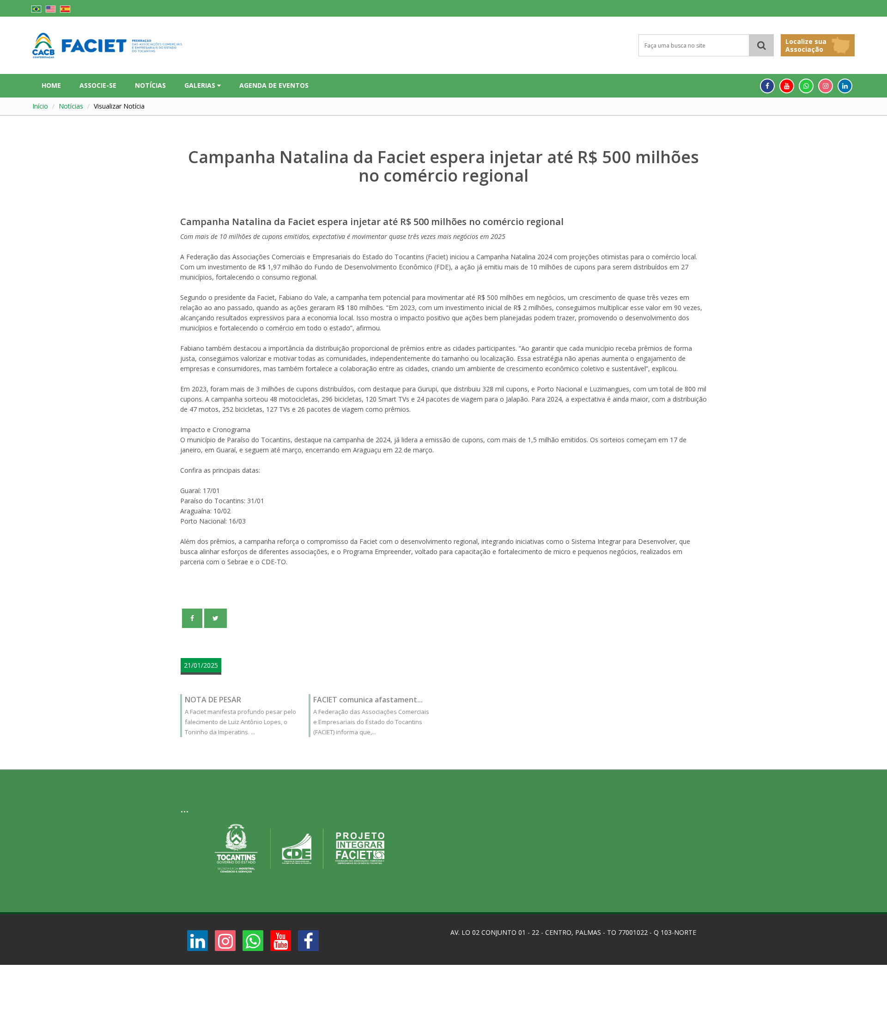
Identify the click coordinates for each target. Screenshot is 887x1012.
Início (40, 106)
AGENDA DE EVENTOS (274, 85)
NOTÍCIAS (150, 85)
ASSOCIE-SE (97, 85)
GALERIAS (200, 85)
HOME (51, 85)
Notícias (71, 106)
